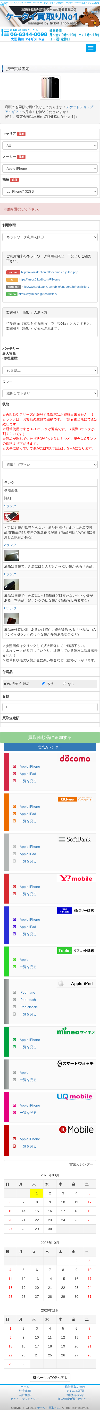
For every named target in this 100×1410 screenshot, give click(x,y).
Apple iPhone (30, 766)
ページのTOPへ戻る (51, 1378)
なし (71, 684)
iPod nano (27, 992)
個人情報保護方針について (75, 1399)
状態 (5, 404)
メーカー (9, 156)
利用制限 (9, 225)
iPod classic (29, 1007)
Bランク (10, 574)
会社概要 (25, 1395)
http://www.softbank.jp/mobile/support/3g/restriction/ (55, 286)
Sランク (10, 506)
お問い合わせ (75, 1395)
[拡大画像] (50, 97)
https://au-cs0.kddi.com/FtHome (39, 279)
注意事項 (25, 1391)
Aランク (10, 545)
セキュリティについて (25, 1399)
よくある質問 (75, 1391)
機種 (5, 179)
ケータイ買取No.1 (49, 1408)
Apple (24, 959)
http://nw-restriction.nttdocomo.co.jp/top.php (49, 272)
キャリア (9, 133)
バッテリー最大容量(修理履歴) (10, 353)
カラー (7, 381)
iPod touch (28, 1000)
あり (50, 684)
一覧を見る (28, 781)
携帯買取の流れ (75, 1387)
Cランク (10, 608)
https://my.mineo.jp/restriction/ (37, 294)
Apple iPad (28, 774)
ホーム (25, 1387)
